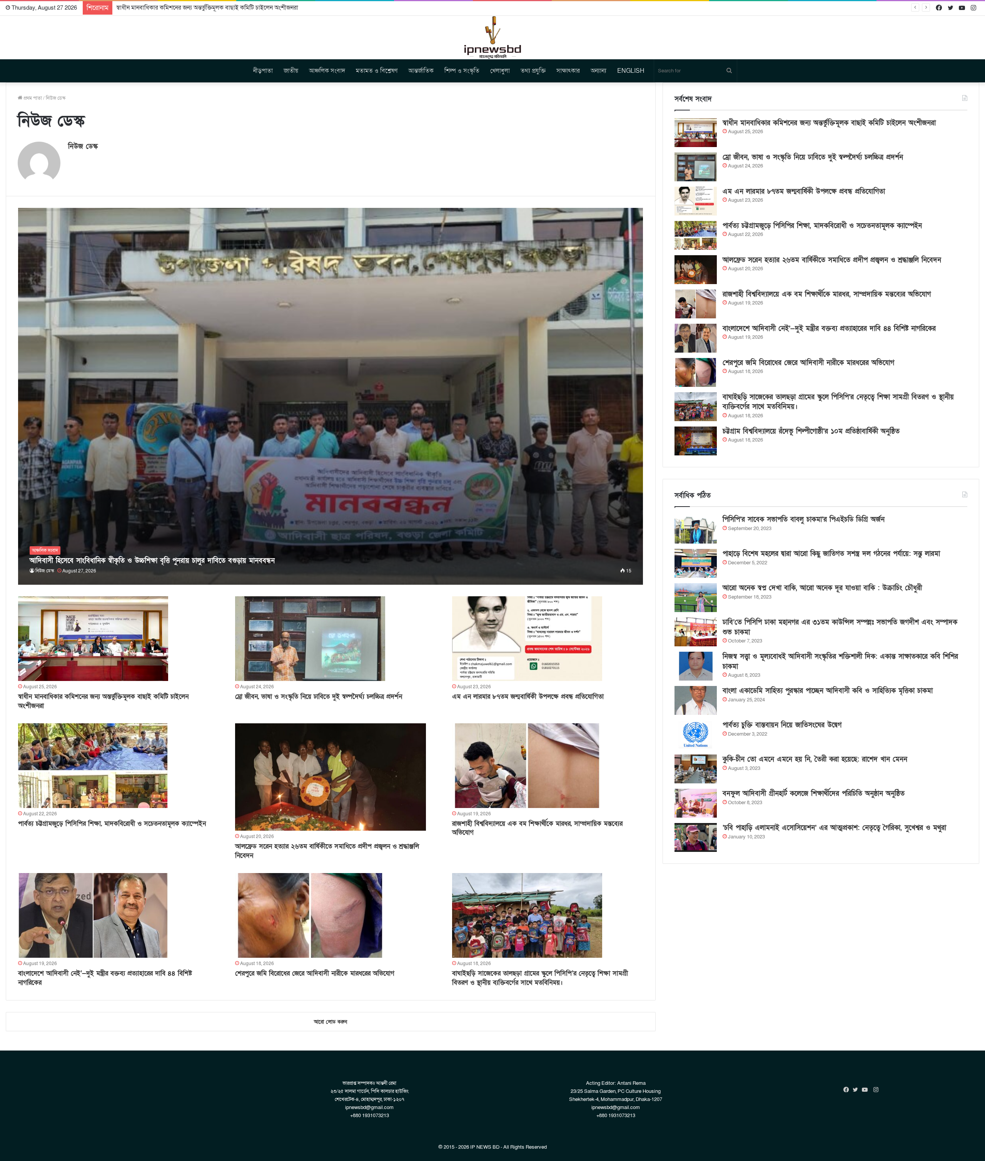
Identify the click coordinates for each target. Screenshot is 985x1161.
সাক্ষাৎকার (568, 71)
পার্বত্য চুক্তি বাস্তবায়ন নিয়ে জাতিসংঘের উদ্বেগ (782, 725)
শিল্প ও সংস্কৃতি (461, 71)
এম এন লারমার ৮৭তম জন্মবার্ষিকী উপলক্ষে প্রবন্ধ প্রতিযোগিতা (528, 696)
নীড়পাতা (263, 71)
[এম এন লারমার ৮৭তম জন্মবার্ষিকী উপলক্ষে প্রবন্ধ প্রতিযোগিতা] (527, 638)
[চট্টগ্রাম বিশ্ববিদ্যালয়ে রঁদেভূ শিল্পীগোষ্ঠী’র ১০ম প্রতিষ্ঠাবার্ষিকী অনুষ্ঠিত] (695, 441)
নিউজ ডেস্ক (83, 146)
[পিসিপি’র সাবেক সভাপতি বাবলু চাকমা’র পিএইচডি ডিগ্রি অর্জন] (695, 529)
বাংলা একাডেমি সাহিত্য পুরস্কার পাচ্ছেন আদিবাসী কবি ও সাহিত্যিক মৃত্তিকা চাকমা (828, 690)
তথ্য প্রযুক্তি (533, 71)
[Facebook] (848, 1089)
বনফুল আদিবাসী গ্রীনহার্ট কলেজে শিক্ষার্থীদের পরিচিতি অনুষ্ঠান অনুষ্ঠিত (814, 793)
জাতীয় (291, 71)
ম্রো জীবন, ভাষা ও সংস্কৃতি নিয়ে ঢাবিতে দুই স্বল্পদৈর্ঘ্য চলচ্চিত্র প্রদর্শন (318, 696)
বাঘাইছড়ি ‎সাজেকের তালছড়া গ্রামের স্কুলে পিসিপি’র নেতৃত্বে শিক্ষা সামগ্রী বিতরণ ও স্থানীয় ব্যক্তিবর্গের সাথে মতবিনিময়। (540, 978)
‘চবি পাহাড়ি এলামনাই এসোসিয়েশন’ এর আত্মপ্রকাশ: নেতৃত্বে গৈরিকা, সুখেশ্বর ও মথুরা (834, 827)
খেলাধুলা (500, 71)
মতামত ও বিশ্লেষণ (376, 71)
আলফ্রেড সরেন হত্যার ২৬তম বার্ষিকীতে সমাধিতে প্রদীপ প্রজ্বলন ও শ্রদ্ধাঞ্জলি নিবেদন (832, 260)
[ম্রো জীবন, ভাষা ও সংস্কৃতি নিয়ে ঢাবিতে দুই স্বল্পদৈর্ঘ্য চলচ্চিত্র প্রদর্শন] (310, 638)
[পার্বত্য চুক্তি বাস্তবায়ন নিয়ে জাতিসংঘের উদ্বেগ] (695, 734)
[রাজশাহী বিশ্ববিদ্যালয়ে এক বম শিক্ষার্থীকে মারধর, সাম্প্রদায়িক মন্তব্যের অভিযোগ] (527, 765)
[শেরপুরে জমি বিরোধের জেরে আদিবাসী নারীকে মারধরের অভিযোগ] (310, 915)
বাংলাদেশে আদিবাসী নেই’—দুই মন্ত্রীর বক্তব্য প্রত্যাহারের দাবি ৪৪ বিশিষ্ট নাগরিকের (829, 328)
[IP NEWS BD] (492, 37)
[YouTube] (866, 1089)
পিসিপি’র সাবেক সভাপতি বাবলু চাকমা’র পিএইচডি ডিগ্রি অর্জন (804, 519)
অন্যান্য (598, 71)
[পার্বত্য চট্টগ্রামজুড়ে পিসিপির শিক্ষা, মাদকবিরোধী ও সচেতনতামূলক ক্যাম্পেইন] (93, 765)
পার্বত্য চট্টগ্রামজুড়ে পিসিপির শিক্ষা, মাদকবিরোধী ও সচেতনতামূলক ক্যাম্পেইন (112, 823)
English (630, 71)
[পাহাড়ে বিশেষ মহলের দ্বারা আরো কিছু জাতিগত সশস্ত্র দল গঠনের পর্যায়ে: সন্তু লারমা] (695, 563)
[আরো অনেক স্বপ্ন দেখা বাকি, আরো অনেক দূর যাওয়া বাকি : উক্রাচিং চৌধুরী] (695, 597)
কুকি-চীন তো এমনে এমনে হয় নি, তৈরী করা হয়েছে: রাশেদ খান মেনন (815, 759)
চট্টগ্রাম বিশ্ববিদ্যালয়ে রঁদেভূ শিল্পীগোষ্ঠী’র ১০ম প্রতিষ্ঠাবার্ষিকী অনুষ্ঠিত (811, 431)
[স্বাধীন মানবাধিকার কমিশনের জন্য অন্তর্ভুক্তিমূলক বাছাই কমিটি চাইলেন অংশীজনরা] (93, 638)
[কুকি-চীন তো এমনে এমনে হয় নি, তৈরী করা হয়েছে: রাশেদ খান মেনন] (695, 768)
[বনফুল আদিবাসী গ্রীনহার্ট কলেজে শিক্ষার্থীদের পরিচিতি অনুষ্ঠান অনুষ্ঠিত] (695, 803)
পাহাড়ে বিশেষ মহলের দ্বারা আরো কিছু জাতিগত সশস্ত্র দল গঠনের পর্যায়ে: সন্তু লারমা (831, 553)
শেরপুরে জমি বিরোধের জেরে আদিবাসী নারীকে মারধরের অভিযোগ (314, 973)
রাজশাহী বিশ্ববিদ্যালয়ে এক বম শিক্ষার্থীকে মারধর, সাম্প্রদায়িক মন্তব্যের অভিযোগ (827, 294)
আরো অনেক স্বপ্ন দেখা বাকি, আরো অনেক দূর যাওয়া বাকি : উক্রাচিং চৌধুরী (822, 588)
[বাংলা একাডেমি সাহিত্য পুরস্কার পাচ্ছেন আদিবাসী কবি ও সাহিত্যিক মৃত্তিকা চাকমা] (695, 700)
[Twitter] (857, 1089)
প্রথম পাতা (32, 98)
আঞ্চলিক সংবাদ (327, 71)
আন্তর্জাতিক (421, 71)
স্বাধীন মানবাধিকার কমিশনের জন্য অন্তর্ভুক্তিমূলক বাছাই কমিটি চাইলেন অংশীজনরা (829, 123)
